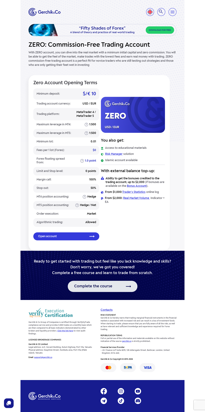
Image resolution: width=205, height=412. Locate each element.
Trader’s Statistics (133, 192)
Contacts (107, 310)
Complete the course (93, 286)
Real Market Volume (136, 198)
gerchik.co (126, 341)
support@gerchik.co (43, 357)
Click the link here (65, 331)
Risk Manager (114, 154)
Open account (47, 236)
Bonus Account (137, 186)
